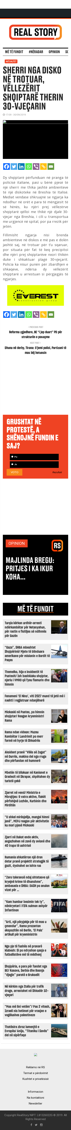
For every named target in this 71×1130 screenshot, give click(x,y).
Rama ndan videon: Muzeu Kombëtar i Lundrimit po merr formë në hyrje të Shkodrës (24, 736)
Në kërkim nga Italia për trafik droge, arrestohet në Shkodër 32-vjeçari (26, 991)
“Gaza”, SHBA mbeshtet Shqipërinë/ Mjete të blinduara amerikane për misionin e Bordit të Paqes (27, 654)
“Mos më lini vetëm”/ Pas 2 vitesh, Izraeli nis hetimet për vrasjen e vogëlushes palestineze (27, 1011)
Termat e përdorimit (35, 1073)
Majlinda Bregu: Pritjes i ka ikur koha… (30, 569)
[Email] (51, 166)
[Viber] (36, 166)
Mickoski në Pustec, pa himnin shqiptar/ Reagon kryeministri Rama (24, 716)
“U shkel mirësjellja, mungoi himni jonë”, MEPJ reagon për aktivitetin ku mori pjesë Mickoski (27, 821)
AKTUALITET (11, 61)
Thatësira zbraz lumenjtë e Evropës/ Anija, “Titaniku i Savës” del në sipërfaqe (26, 1031)
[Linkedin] (21, 166)
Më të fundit (14, 52)
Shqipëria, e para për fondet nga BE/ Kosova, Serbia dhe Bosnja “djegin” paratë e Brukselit (26, 971)
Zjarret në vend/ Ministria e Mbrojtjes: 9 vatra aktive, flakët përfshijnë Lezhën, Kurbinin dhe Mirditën (25, 799)
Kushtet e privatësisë (36, 1079)
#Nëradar (36, 52)
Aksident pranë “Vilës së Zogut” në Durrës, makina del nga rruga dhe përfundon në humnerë (25, 757)
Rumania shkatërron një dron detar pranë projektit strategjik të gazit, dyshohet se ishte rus (27, 862)
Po (15, 457)
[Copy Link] (43, 166)
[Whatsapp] (28, 166)
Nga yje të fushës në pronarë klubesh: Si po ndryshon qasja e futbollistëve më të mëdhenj (25, 951)
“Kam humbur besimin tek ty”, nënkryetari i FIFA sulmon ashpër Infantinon (26, 906)
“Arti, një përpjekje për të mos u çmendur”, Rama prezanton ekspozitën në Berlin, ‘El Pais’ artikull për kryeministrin (25, 928)
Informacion (35, 1091)
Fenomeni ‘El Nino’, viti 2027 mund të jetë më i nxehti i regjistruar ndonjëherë (35, 698)
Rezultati (57, 472)
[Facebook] (6, 166)
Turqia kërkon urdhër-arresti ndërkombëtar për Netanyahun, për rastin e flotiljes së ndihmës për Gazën (25, 629)
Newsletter (35, 1103)
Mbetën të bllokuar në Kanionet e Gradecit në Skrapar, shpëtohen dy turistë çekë (27, 777)
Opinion (54, 52)
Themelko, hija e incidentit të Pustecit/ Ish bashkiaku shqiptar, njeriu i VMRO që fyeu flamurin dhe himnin (27, 678)
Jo (15, 464)
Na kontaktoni (35, 1097)
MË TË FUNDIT (35, 609)
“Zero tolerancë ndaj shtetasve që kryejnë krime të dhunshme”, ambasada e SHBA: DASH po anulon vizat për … (27, 884)
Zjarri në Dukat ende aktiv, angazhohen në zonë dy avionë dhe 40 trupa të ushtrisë (27, 841)
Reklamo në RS (35, 1067)
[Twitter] (14, 166)
